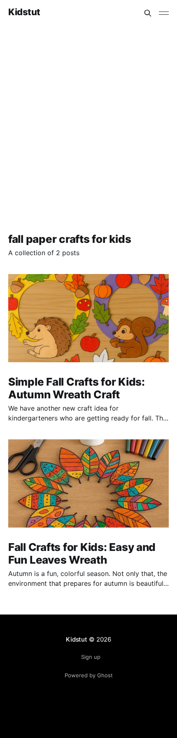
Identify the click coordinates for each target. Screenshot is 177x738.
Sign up (90, 656)
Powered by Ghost (89, 675)
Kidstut (24, 12)
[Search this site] (147, 13)
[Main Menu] (164, 13)
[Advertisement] (88, 118)
